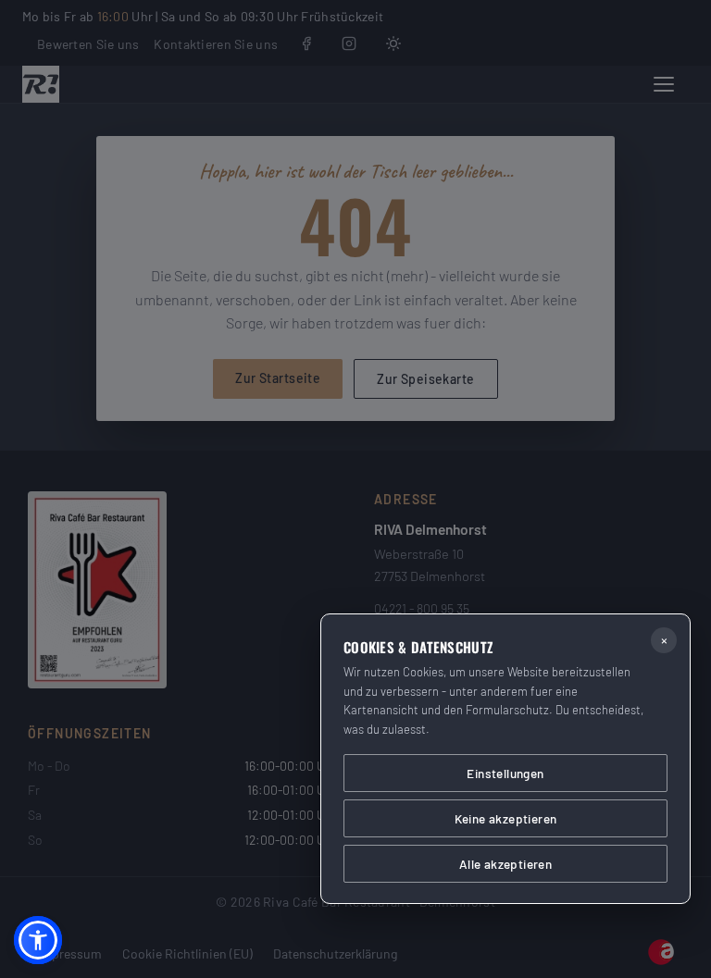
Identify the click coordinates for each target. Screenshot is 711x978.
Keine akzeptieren (506, 818)
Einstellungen (505, 773)
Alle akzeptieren (505, 864)
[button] (38, 940)
